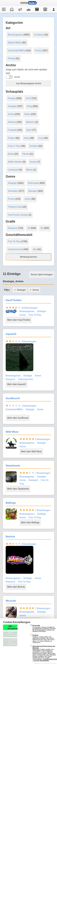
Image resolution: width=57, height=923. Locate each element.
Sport (29, 130)
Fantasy (12, 98)
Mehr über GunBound (17, 418)
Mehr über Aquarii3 (16, 384)
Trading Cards (15, 207)
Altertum (12, 122)
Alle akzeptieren (12, 627)
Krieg (29, 106)
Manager (32, 191)
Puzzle (11, 199)
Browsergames (15, 34)
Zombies (33, 146)
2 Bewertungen (42, 473)
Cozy (40, 138)
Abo (35, 249)
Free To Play (14, 241)
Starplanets (13, 465)
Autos (26, 138)
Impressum (37, 663)
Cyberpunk (13, 170)
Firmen (38, 50)
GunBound (13, 398)
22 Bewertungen (29, 308)
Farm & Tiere (14, 146)
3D (41, 228)
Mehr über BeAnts (16, 587)
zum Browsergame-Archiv (28, 83)
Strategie (12, 183)
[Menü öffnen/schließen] (3, 9)
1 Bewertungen (28, 406)
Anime (11, 114)
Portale (11, 58)
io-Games (38, 34)
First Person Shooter (18, 215)
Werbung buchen (28, 257)
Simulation (13, 191)
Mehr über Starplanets (18, 489)
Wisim (27, 114)
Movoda (11, 600)
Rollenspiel (33, 183)
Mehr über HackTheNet (18, 320)
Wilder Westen (15, 162)
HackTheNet (13, 300)
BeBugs (11, 502)
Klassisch (12, 228)
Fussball (12, 130)
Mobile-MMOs (15, 42)
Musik (11, 154)
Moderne (30, 122)
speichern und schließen (12, 642)
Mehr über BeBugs (30, 522)
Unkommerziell (15, 249)
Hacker (33, 162)
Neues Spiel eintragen (42, 274)
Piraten (11, 138)
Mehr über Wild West (31, 451)
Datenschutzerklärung (49, 663)
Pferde (25, 154)
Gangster (12, 106)
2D (28, 228)
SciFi (28, 98)
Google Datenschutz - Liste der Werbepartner (45, 659)
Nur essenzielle (12, 634)
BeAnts (10, 536)
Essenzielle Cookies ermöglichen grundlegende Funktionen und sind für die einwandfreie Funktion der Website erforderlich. (44, 628)
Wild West (12, 431)
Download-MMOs (16, 50)
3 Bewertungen (28, 341)
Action (28, 199)
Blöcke (29, 170)
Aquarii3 (11, 333)
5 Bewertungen (42, 439)
